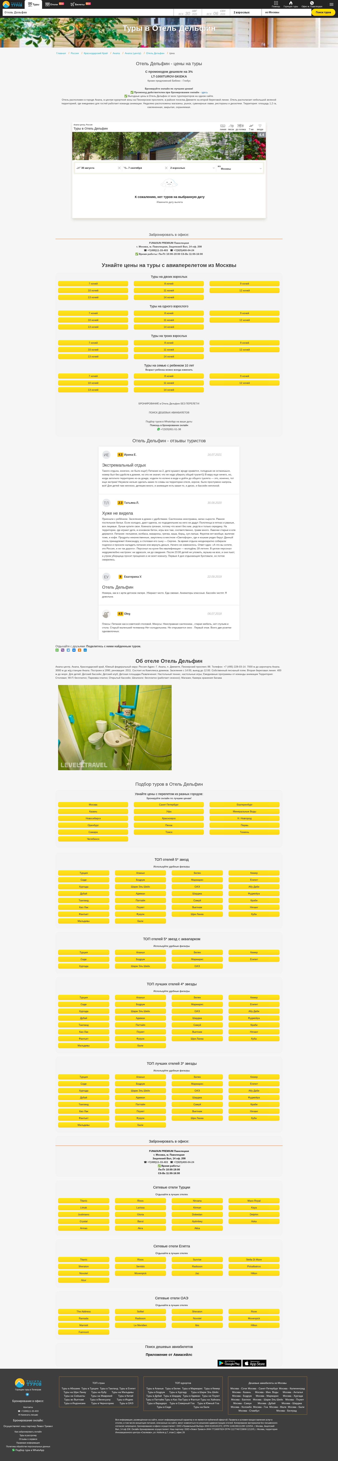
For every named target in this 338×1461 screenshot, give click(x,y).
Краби (254, 900)
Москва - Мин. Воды (266, 1392)
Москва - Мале (277, 1407)
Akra (140, 1228)
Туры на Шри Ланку (75, 1392)
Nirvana (197, 1200)
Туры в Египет (127, 1388)
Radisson (197, 1266)
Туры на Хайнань (210, 1399)
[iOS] (255, 1363)
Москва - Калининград (292, 1388)
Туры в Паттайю (155, 1399)
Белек (197, 872)
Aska (254, 1221)
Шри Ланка (197, 914)
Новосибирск (93, 818)
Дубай (83, 893)
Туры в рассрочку (28, 1435)
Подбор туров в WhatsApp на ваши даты (169, 421)
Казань (93, 811)
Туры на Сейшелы (74, 1395)
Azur (83, 1280)
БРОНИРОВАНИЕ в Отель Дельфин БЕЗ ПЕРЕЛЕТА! (169, 403)
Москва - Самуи (242, 1403)
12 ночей (244, 290)
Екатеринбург (244, 804)
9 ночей (244, 283)
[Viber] (63, 650)
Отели (57, 4)
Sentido (140, 1266)
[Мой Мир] (86, 650)
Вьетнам (197, 907)
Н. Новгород (244, 818)
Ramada (83, 1318)
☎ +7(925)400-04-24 (182, 250)
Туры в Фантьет (191, 1399)
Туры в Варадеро (157, 1403)
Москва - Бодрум (242, 1395)
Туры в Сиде (164, 1407)
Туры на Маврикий (101, 1395)
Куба (254, 914)
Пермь (244, 825)
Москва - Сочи (238, 1388)
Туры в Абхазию (71, 1388)
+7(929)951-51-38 (171, 429)
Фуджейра (254, 893)
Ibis (197, 1325)
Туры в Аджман (191, 1395)
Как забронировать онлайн (28, 1432)
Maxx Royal (254, 1200)
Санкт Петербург (169, 804)
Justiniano (83, 1214)
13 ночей (93, 297)
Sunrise (197, 1259)
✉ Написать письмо (28, 1415)
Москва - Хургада (293, 1395)
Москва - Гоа (260, 1407)
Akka (197, 1228)
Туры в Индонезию (75, 1403)
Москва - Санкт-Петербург (263, 1388)
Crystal (83, 1221)
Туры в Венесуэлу (100, 1399)
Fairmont (84, 1332)
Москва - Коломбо (241, 1407)
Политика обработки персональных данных (28, 1446)
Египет (254, 879)
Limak (83, 1207)
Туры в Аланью (155, 1388)
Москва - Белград (286, 1410)
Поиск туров (323, 12)
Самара (93, 832)
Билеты (82, 4)
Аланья (140, 872)
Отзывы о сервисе (28, 1439)
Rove (254, 1311)
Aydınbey (197, 1221)
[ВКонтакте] (74, 650)
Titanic (83, 1200)
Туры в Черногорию (102, 1403)
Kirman (197, 1207)
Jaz (197, 1273)
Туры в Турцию (90, 1388)
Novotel (83, 1273)
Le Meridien (140, 1325)
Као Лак (83, 907)
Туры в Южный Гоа (208, 1403)
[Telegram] (69, 650)
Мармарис (197, 879)
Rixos (140, 1200)
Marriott (83, 1325)
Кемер (254, 872)
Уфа (168, 811)
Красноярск (169, 818)
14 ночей (169, 297)
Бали (140, 921)
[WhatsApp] (57, 650)
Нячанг (254, 907)
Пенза (168, 825)
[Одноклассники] (80, 650)
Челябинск (93, 838)
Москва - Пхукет (294, 1399)
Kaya (254, 1207)
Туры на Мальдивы (123, 1392)
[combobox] (88, 12)
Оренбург (93, 825)
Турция (84, 872)
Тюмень (244, 832)
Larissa (140, 1207)
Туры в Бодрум (156, 1392)
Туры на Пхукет (211, 1395)
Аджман (140, 893)
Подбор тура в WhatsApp (29, 1450)
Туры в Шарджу (172, 1395)
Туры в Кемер (212, 1388)
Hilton (254, 1273)
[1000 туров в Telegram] (27, 1395)
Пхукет (140, 907)
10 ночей (93, 290)
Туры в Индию (125, 1399)
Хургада (83, 886)
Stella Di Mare (254, 1259)
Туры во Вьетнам (74, 1399)
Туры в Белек (172, 1388)
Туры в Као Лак (173, 1399)
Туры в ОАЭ (126, 1403)
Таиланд (84, 900)
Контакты (28, 1407)
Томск (168, 832)
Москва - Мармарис (267, 1395)
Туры (36, 4)
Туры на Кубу (99, 1392)
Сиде (84, 879)
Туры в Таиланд (109, 1388)
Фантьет (83, 914)
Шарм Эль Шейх (140, 886)
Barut (140, 1221)
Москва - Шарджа (292, 1403)
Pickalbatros (254, 1266)
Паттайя (140, 900)
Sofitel (140, 1311)
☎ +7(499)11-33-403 (156, 250)
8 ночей (168, 283)
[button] (263, 146)
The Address (84, 1311)
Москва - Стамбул (249, 1410)
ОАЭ (197, 886)
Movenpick (140, 1273)
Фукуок (140, 914)
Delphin (254, 1214)
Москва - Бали (296, 1407)
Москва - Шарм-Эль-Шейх (268, 1399)
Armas (83, 1228)
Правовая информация (28, 1443)
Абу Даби (254, 886)
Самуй (197, 900)
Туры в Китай (125, 1395)
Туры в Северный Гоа (182, 1403)
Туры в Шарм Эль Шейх (204, 1392)
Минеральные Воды (244, 811)
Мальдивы (84, 921)
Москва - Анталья (293, 1392)
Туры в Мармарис (192, 1388)
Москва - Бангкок (241, 1399)
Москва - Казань (241, 1392)
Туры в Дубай (154, 1395)
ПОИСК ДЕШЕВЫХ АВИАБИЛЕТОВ (169, 412)
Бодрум (140, 879)
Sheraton (84, 1266)
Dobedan (197, 1214)
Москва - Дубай (267, 1403)
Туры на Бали (201, 1407)
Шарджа (197, 893)
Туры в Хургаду (178, 1392)
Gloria (140, 1214)
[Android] (230, 1363)
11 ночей (169, 290)
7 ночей (93, 283)
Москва (93, 804)
